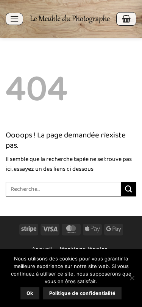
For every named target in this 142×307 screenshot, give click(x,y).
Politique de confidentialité (82, 293)
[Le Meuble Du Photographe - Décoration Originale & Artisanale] (70, 19)
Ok (30, 293)
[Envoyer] (128, 189)
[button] (14, 18)
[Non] (131, 280)
